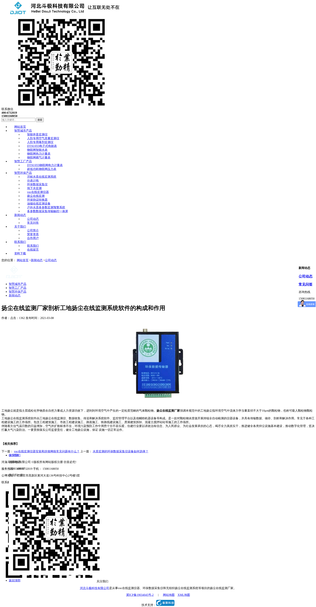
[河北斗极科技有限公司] (60, 13)
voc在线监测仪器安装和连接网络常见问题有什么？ (47, 451)
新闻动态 (37, 260)
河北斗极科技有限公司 (94, 588)
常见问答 (306, 284)
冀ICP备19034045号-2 (140, 594)
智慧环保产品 (17, 291)
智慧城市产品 (17, 283)
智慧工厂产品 (17, 287)
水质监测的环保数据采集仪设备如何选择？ (120, 451)
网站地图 (169, 594)
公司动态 (51, 260)
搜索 (39, 119)
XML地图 (184, 594)
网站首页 (23, 260)
